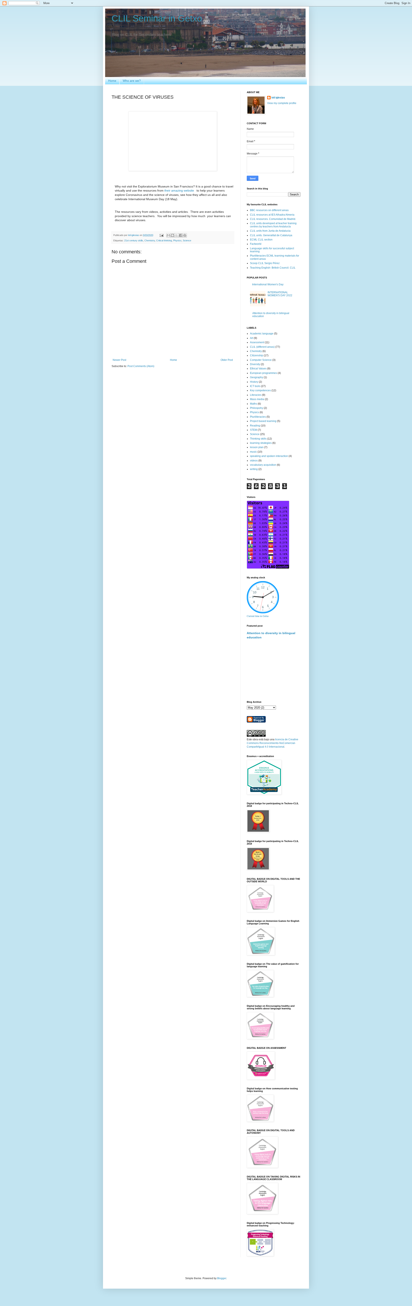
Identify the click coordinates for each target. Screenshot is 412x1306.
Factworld (255, 243)
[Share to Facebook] (181, 235)
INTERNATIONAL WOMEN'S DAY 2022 (280, 294)
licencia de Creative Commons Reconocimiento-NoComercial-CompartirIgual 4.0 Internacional (272, 743)
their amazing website (179, 190)
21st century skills (133, 240)
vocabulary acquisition (263, 464)
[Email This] (168, 235)
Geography (256, 377)
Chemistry (149, 240)
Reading (255, 425)
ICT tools (255, 386)
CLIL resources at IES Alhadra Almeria (272, 214)
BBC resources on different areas (269, 210)
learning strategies (261, 442)
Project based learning (263, 421)
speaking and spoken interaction (269, 456)
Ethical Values (258, 368)
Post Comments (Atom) (140, 366)
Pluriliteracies (258, 416)
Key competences (260, 390)
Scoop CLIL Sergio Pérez (265, 263)
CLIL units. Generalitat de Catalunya (271, 235)
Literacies (255, 394)
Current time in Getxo (258, 616)
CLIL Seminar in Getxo (157, 18)
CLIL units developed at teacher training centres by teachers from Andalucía (273, 225)
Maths (253, 403)
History (254, 381)
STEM (253, 429)
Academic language (261, 333)
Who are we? (132, 80)
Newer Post (119, 359)
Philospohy (256, 408)
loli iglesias (278, 97)
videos (254, 460)
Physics (177, 240)
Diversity (255, 364)
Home (112, 80)
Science (187, 240)
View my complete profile (281, 103)
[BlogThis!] (172, 235)
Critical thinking (164, 240)
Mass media (257, 399)
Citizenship (256, 355)
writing (254, 469)
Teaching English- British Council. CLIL (272, 267)
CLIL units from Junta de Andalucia (270, 230)
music (253, 451)
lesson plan (257, 447)
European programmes (263, 373)
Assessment (257, 342)
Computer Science (261, 359)
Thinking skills (258, 438)
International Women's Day (267, 284)
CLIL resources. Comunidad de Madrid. (273, 219)
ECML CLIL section (261, 239)
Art (251, 338)
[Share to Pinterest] (185, 235)
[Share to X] (176, 235)
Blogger (221, 1278)
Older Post (227, 359)
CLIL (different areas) (262, 346)
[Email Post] (161, 235)
